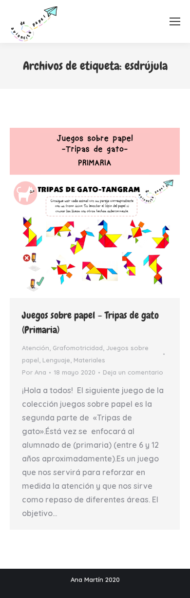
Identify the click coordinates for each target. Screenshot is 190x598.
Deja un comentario (133, 372)
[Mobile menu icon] (175, 21)
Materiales (89, 360)
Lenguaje (56, 360)
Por (34, 372)
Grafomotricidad (78, 348)
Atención (35, 348)
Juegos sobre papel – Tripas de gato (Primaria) (90, 322)
